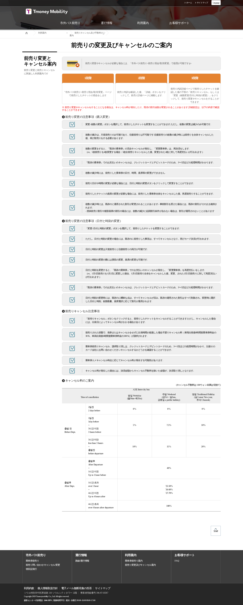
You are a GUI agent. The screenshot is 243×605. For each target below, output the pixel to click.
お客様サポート (185, 555)
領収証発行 (31, 569)
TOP (216, 531)
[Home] (27, 32)
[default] (124, 33)
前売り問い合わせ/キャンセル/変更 (43, 565)
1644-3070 (47, 600)
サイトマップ (202, 2)
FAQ (177, 561)
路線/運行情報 (82, 561)
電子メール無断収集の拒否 (76, 588)
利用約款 (29, 588)
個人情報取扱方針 (48, 588)
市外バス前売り (36, 555)
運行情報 (81, 555)
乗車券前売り (32, 561)
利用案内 (42, 33)
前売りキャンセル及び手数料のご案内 (87, 34)
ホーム (189, 2)
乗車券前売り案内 (133, 561)
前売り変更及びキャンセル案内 (140, 565)
